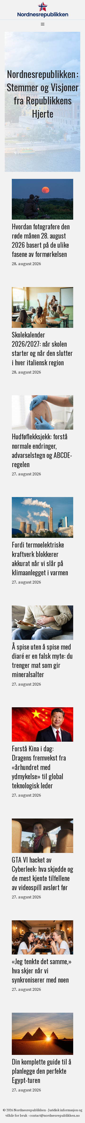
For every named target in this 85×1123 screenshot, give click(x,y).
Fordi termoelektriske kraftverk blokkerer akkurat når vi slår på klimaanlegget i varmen (40, 558)
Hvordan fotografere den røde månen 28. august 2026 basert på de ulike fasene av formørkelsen (41, 240)
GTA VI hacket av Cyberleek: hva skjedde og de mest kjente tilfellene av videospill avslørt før (42, 873)
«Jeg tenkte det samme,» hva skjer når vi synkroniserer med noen (42, 970)
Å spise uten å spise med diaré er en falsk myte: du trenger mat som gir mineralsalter (42, 660)
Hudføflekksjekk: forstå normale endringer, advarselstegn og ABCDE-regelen (42, 450)
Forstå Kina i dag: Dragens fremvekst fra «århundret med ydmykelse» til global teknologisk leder (39, 767)
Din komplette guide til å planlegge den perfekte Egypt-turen (41, 1071)
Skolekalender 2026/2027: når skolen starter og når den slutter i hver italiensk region (42, 348)
